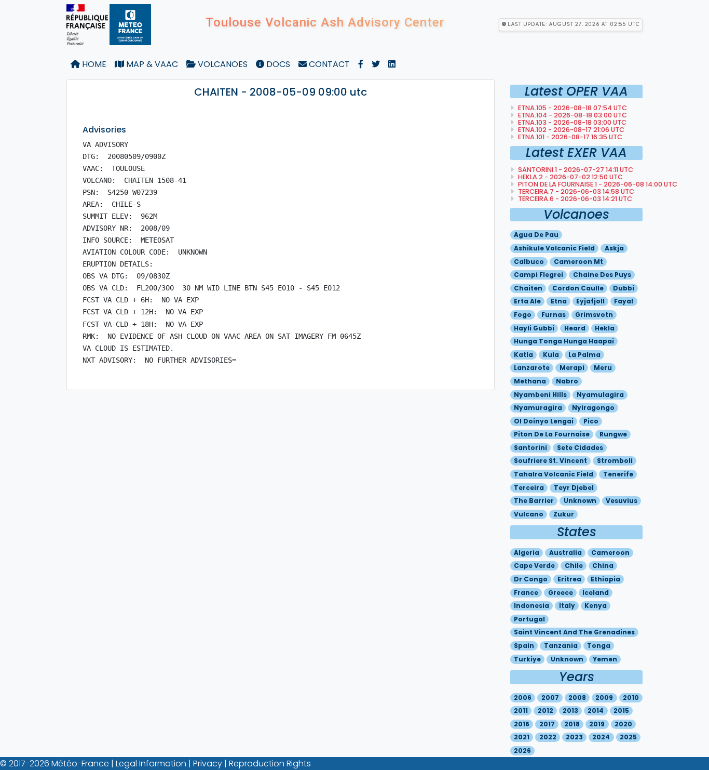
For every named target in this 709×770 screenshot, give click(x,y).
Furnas (553, 314)
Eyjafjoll (590, 301)
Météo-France (80, 763)
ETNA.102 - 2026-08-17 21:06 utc (570, 129)
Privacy (207, 763)
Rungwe (613, 434)
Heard (574, 328)
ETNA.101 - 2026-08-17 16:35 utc (569, 136)
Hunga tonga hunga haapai (564, 341)
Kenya (595, 605)
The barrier (534, 500)
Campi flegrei (538, 274)
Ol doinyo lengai (544, 421)
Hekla (605, 328)
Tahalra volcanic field (553, 474)
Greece (560, 592)
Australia (565, 552)
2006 (522, 697)
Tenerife (618, 474)
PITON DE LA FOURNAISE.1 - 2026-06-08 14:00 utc (596, 184)
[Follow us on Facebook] (360, 64)
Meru (603, 367)
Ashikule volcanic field (554, 248)
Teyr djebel (574, 487)
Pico (590, 421)
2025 (628, 737)
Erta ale (527, 301)
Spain (524, 645)
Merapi (572, 367)
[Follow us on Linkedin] (392, 64)
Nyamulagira (600, 394)
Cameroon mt (578, 261)
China (602, 565)
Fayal (623, 301)
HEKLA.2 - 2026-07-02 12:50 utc (569, 176)
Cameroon (610, 552)
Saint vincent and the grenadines (574, 632)
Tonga (598, 645)
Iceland (595, 592)
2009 (604, 697)
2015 (621, 710)
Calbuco (529, 261)
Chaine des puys (602, 274)
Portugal (529, 619)
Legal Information (151, 763)
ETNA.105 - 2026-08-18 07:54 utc (571, 107)
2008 (577, 697)
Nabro (567, 381)
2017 (547, 724)
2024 (601, 737)
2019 (597, 724)
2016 (521, 724)
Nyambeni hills (540, 394)
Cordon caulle (578, 288)
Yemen (605, 659)
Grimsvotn (594, 314)
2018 (572, 724)
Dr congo (531, 579)
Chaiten (528, 288)
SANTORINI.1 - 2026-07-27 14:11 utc (574, 169)
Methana (530, 381)
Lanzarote (532, 367)
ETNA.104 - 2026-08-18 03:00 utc (571, 115)
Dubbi (623, 288)
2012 (545, 710)
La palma (584, 354)
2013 (570, 710)
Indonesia (531, 605)
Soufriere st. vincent (550, 460)
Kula (551, 354)
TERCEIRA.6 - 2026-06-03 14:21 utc (574, 198)
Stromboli (615, 460)
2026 (522, 750)
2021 (521, 737)
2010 (631, 697)
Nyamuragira (538, 407)
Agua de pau (536, 234)
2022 (547, 737)
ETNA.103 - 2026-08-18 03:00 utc (571, 122)
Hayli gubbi (534, 328)
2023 (574, 737)
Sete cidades (580, 447)
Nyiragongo (593, 407)
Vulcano (528, 514)
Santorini (530, 447)
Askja (614, 248)
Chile (574, 565)
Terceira (529, 487)
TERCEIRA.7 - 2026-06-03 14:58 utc (575, 191)
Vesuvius (621, 500)
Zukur (563, 514)
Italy (567, 605)
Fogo (522, 314)
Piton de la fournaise (552, 434)
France (526, 592)
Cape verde (534, 565)
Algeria (526, 552)
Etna (559, 301)
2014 (596, 710)
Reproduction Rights (270, 763)
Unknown (580, 500)
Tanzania (561, 645)
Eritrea (569, 579)
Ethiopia (605, 579)
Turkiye (527, 659)
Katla (523, 354)
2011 (521, 710)
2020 (623, 724)
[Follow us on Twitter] (375, 64)
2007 (550, 697)
